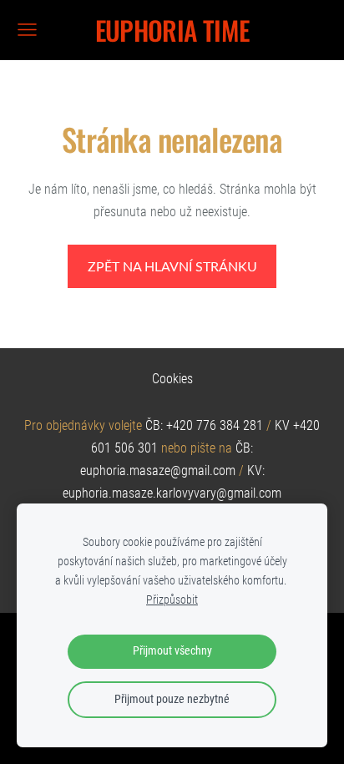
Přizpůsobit (172, 600)
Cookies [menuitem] (172, 379)
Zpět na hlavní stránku (172, 266)
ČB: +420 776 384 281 (204, 425)
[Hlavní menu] (27, 30)
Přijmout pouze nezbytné (172, 699)
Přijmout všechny (172, 651)
